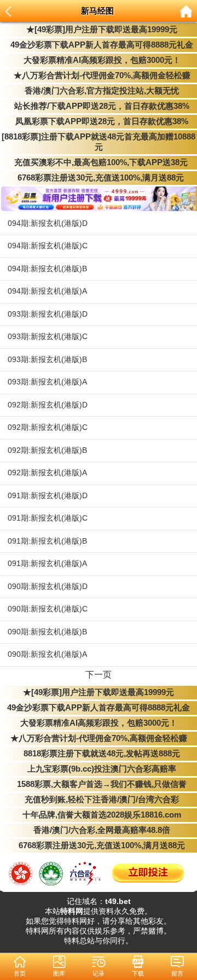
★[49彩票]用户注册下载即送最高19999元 (98, 29)
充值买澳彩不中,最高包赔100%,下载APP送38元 (99, 162)
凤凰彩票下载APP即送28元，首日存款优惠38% (98, 121)
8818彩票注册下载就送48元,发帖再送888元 (98, 753)
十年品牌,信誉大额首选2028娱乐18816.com (98, 814)
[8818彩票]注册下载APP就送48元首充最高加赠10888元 (98, 141)
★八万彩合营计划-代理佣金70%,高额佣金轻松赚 (98, 75)
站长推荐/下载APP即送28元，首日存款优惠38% (98, 106)
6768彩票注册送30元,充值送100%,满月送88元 (98, 177)
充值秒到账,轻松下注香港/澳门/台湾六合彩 (98, 799)
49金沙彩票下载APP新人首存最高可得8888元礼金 (98, 44)
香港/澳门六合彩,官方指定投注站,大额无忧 (98, 90)
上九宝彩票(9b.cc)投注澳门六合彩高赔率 (98, 769)
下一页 (98, 674)
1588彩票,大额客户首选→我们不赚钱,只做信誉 (98, 784)
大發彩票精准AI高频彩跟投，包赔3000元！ (99, 60)
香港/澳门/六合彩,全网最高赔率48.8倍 (98, 830)
